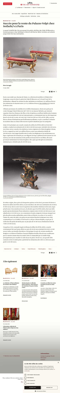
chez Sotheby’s (43, 103)
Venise (23, 249)
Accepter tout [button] (32, 387)
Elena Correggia (7, 85)
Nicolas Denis (25, 301)
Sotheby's (16, 249)
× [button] (58, 362)
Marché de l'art (6, 20)
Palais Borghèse (42, 249)
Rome (50, 249)
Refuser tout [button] (49, 387)
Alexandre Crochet (7, 295)
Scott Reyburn (44, 298)
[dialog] (41, 377)
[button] (41, 391)
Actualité (14, 20)
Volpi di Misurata (31, 249)
